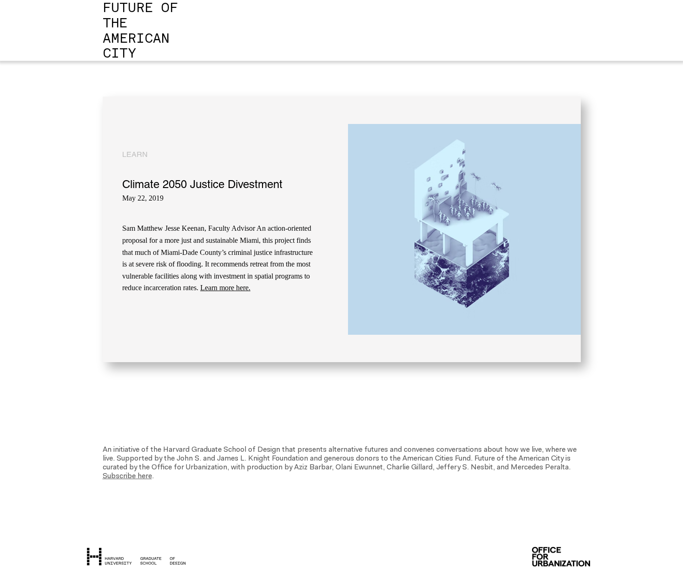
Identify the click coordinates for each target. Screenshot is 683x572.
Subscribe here (127, 476)
